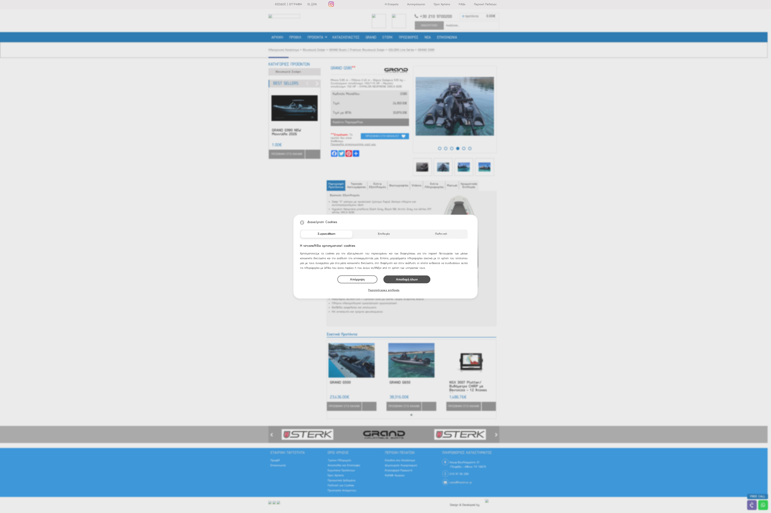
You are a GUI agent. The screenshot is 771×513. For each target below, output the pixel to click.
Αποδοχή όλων (407, 279)
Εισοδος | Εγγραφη (288, 4)
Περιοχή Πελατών (485, 4)
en (315, 4)
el (309, 4)
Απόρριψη (357, 279)
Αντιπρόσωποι (416, 4)
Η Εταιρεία (391, 4)
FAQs (462, 4)
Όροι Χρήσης (442, 4)
